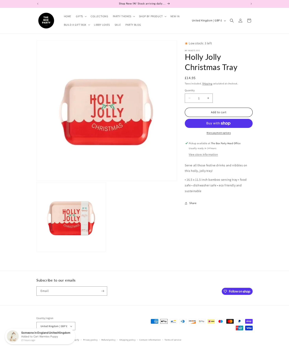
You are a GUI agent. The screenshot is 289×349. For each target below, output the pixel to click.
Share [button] (193, 203)
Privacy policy (90, 339)
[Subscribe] (102, 291)
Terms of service (173, 339)
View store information (203, 154)
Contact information (150, 339)
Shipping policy (127, 339)
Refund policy (108, 339)
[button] (81, 16)
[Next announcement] (251, 3)
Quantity (190, 90)
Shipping (207, 83)
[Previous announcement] (37, 3)
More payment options (219, 132)
